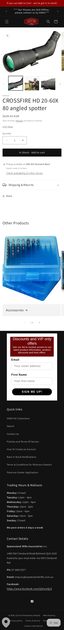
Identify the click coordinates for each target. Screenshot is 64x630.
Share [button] (9, 195)
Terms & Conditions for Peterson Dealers (29, 464)
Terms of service (33, 620)
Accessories (15, 310)
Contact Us (13, 433)
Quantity (7, 133)
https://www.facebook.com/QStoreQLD (29, 588)
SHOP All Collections (18, 418)
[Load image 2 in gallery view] (32, 83)
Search (10, 426)
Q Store (19, 615)
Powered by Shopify (31, 615)
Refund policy (49, 615)
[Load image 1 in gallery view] (15, 83)
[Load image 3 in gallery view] (48, 83)
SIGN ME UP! (32, 391)
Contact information (33, 626)
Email (15, 359)
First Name (19, 374)
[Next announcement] (57, 11)
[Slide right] (60, 84)
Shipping (19, 121)
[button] (7, 21)
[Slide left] (4, 84)
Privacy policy (16, 620)
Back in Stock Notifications (21, 456)
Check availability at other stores (24, 173)
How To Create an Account (21, 449)
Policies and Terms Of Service (23, 441)
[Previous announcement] (6, 11)
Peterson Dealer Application (22, 472)
